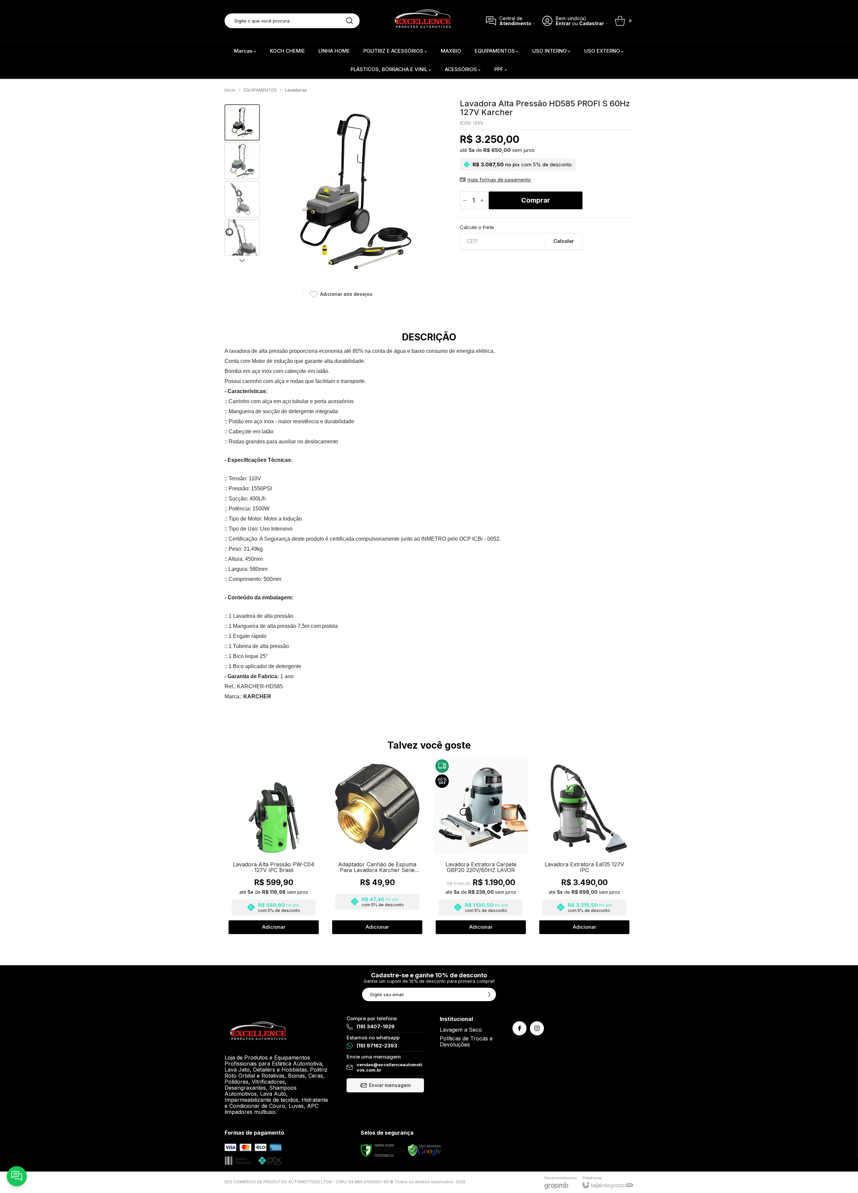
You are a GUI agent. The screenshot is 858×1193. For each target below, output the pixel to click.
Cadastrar (591, 23)
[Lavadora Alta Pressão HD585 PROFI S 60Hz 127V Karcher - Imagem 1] (242, 122)
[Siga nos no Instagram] (537, 1028)
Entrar (563, 23)
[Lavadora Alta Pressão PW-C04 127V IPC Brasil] (273, 847)
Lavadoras (296, 90)
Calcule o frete (477, 227)
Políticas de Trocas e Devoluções (466, 1041)
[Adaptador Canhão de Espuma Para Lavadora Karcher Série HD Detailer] (377, 847)
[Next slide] (242, 260)
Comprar (535, 200)
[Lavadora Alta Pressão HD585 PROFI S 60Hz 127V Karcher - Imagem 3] (242, 199)
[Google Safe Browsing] (424, 1150)
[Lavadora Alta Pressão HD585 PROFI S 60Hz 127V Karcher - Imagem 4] (242, 238)
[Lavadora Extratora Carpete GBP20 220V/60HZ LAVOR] (481, 847)
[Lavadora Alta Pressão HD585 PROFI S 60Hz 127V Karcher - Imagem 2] (242, 161)
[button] (242, 122)
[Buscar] (350, 20)
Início (230, 90)
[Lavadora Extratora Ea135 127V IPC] (584, 847)
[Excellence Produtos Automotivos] (422, 21)
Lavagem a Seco (461, 1029)
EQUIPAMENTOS (260, 90)
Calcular (563, 241)
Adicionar (274, 927)
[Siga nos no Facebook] (519, 1028)
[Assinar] (489, 994)
